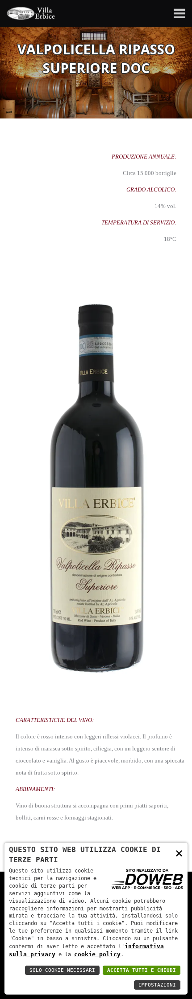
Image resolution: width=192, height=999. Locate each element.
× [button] (179, 852)
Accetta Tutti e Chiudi (141, 970)
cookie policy (97, 954)
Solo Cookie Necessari (62, 970)
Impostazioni (157, 985)
